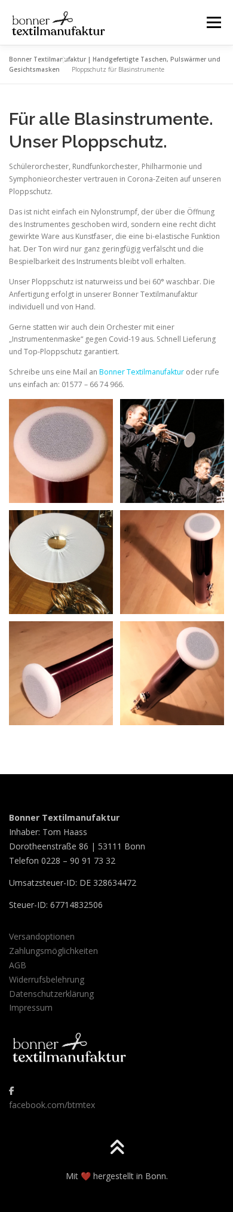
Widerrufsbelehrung (46, 979)
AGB (17, 965)
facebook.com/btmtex (52, 1104)
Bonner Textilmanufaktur (141, 372)
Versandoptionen (42, 936)
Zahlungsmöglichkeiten (53, 950)
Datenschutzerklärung (51, 993)
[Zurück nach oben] (117, 1148)
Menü (213, 22)
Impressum (31, 1007)
